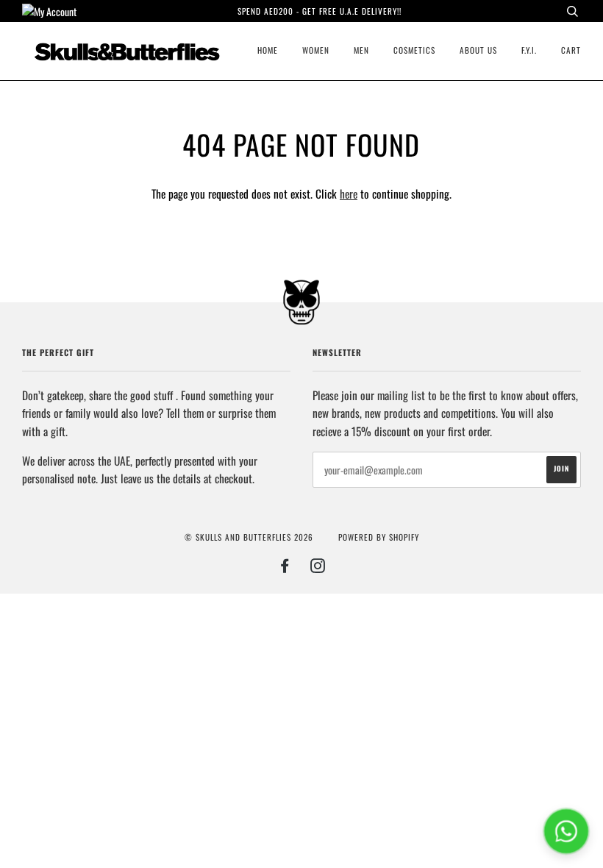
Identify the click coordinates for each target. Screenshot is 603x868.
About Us (478, 50)
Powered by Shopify (378, 537)
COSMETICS (414, 50)
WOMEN (315, 50)
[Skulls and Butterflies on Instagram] (318, 568)
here (348, 193)
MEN (361, 50)
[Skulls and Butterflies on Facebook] (285, 568)
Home (267, 50)
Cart (571, 50)
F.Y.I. (529, 50)
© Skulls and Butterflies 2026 (249, 537)
